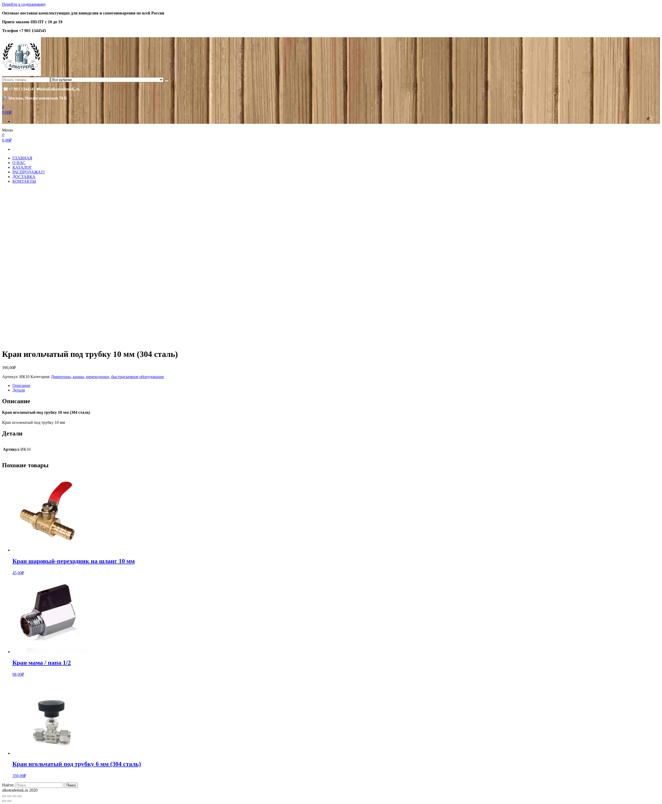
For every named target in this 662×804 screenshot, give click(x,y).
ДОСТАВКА (23, 176)
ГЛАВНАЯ (22, 158)
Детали (18, 390)
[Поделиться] (9, 796)
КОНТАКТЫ (24, 181)
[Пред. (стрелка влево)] (4, 801)
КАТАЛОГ (22, 167)
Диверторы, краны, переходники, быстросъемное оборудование (107, 376)
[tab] (336, 385)
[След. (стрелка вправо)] (9, 801)
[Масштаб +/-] (20, 796)
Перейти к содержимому (24, 4)
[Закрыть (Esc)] (4, 796)
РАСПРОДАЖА (28, 172)
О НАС (18, 162)
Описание (21, 385)
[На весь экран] (14, 796)
